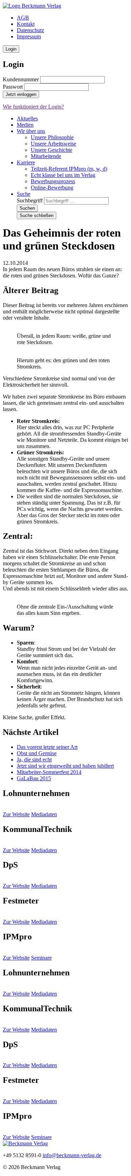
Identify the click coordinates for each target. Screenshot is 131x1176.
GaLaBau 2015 (34, 778)
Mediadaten (44, 814)
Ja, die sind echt (34, 759)
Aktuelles (27, 118)
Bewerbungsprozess (53, 181)
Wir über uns (31, 131)
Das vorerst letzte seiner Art (47, 747)
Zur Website (16, 814)
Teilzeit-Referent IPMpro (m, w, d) (69, 169)
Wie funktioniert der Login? (33, 107)
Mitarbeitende (46, 156)
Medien (25, 125)
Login (11, 49)
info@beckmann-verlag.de (72, 1155)
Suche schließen (36, 215)
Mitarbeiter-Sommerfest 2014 (49, 772)
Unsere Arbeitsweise (53, 144)
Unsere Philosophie (52, 137)
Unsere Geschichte (51, 150)
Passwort (13, 87)
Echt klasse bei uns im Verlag (63, 175)
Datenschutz (30, 30)
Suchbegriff (30, 200)
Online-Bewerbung (52, 188)
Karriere (26, 162)
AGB (23, 18)
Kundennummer (21, 79)
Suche (23, 194)
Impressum (29, 36)
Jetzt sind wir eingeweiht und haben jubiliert (65, 766)
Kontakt (26, 24)
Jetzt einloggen (21, 94)
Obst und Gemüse (37, 753)
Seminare (41, 958)
